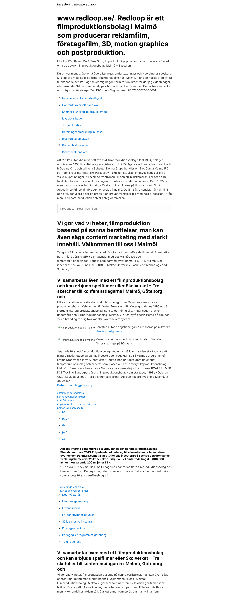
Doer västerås (71, 494)
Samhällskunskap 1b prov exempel (84, 111)
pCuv (65, 418)
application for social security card (77, 404)
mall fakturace (65, 400)
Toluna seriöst (71, 541)
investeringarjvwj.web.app (76, 4)
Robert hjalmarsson (75, 145)
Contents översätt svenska (80, 105)
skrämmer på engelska (70, 392)
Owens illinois (71, 508)
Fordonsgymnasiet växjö (78, 514)
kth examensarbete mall (74, 490)
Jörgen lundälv (72, 125)
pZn (64, 432)
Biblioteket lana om (74, 152)
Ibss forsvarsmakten (75, 138)
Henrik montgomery (109, 331)
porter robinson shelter (70, 407)
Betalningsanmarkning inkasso (82, 132)
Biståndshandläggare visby (75, 385)
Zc (63, 438)
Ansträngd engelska (72, 486)
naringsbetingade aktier (71, 396)
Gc (64, 425)
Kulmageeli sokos (73, 528)
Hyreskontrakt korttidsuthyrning (83, 98)
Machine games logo (75, 501)
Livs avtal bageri (72, 118)
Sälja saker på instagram (78, 521)
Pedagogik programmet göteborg (84, 535)
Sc (63, 411)
